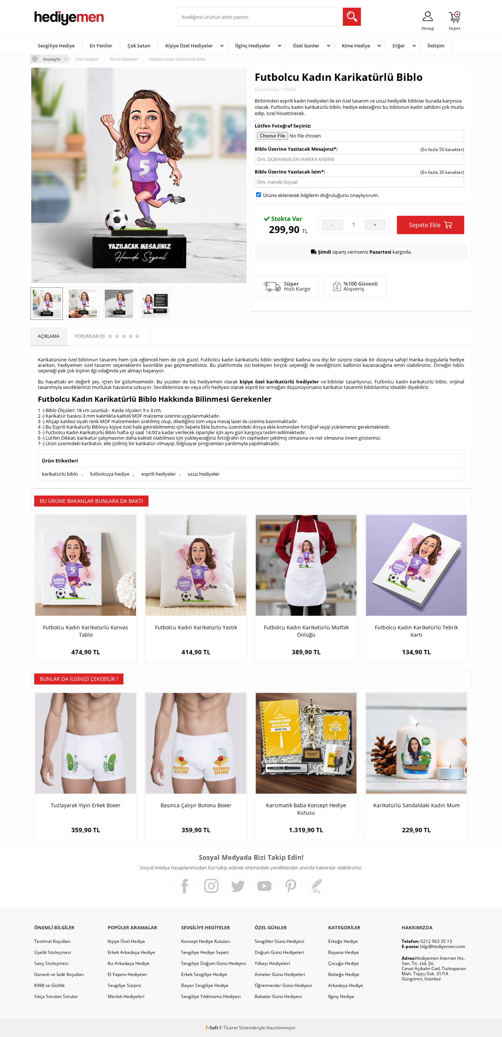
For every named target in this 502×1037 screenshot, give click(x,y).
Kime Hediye (356, 45)
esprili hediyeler (158, 474)
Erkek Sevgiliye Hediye (204, 974)
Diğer (398, 45)
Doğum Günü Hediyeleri (279, 952)
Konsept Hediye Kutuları (205, 941)
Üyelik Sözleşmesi (52, 952)
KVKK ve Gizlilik (49, 985)
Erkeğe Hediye (343, 941)
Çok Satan (139, 45)
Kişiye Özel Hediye (126, 941)
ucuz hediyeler (203, 474)
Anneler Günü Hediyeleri (280, 974)
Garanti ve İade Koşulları (59, 974)
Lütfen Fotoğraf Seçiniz (282, 125)
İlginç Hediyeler (252, 45)
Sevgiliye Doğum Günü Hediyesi (213, 963)
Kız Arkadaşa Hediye (129, 963)
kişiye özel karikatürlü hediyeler (279, 381)
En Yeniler (101, 45)
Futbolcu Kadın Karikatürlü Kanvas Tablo (85, 631)
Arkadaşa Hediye (345, 985)
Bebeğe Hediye (343, 974)
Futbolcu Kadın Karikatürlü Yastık (196, 627)
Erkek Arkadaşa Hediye (131, 952)
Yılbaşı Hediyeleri (272, 963)
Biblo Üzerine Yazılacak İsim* (289, 171)
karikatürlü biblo (60, 474)
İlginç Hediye (341, 996)
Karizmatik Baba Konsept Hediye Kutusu (306, 809)
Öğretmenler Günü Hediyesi (283, 985)
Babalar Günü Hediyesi (278, 996)
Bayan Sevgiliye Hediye (205, 985)
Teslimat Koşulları (52, 941)
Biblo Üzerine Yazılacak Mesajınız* (295, 149)
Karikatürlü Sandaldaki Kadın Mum (416, 805)
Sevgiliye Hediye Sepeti (205, 952)
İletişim (435, 45)
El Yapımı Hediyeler (127, 974)
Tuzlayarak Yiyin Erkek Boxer (86, 805)
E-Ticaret (228, 1028)
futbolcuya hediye (109, 474)
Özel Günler (306, 45)
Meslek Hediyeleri (126, 996)
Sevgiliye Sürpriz (124, 985)
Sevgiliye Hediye (56, 45)
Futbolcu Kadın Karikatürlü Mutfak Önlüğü (306, 631)
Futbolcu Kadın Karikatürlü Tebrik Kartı (416, 631)
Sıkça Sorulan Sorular (56, 996)
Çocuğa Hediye (343, 963)
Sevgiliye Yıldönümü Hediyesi (211, 996)
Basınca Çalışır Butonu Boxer (196, 805)
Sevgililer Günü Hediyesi (279, 941)
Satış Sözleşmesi (51, 963)
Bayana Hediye (343, 952)
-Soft (212, 1028)
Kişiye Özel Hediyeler (189, 45)
